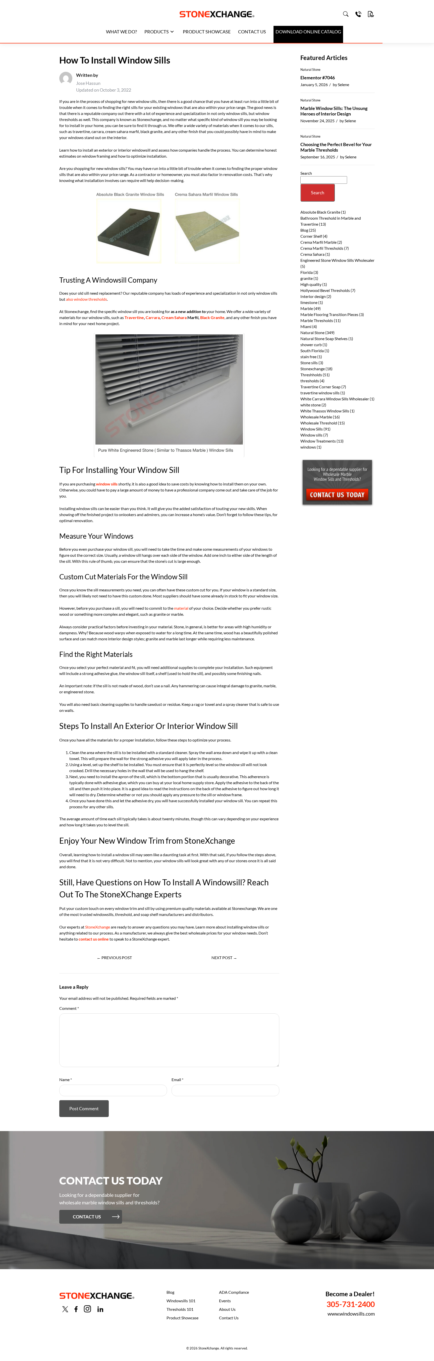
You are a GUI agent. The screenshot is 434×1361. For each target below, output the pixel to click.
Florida (306, 272)
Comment (69, 1008)
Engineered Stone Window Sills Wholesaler (337, 260)
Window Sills (311, 428)
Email (177, 1079)
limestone (308, 302)
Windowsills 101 (181, 1300)
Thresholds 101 (180, 1309)
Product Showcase (182, 1317)
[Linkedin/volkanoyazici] (100, 1309)
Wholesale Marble (316, 416)
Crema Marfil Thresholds (321, 248)
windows (308, 447)
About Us (227, 1309)
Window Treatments (318, 441)
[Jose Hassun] (65, 82)
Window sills (311, 434)
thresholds (309, 380)
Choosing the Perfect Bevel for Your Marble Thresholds (336, 147)
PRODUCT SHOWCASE (207, 31)
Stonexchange (312, 368)
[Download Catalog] (371, 14)
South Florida (312, 350)
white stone (310, 404)
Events (225, 1300)
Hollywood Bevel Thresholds (325, 290)
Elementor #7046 (317, 77)
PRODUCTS (156, 31)
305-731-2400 (351, 1304)
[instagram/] (87, 1309)
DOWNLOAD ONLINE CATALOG (308, 31)
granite (306, 278)
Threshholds (311, 374)
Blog (304, 230)
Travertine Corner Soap (320, 386)
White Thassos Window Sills (324, 410)
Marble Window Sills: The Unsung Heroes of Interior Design (333, 110)
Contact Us (229, 1317)
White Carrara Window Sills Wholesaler (334, 398)
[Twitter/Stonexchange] (65, 1309)
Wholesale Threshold (318, 422)
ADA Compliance (234, 1292)
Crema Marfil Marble (318, 242)
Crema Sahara (312, 254)
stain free (308, 356)
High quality (310, 284)
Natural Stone (310, 70)
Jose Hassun (88, 83)
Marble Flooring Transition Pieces (329, 314)
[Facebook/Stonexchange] (76, 1309)
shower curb (311, 344)
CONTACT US (252, 31)
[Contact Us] (358, 14)
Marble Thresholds (316, 320)
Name (65, 1079)
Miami (305, 326)
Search (306, 173)
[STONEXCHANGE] (217, 14)
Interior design (313, 296)
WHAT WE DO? (121, 31)
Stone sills (309, 362)
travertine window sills (320, 392)
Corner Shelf (311, 236)
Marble (306, 308)
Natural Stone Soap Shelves (324, 338)
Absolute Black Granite (320, 212)
